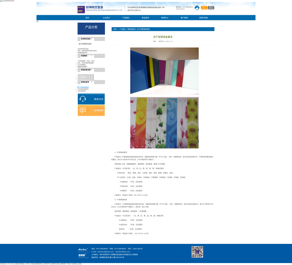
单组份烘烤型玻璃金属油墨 (86, 79)
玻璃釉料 (84, 56)
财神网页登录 (86, 39)
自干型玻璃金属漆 (83, 87)
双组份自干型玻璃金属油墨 (86, 77)
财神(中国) (203, 18)
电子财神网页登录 (85, 44)
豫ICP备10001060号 (117, 257)
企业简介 (106, 18)
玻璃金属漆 (85, 82)
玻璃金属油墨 (86, 70)
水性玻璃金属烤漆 (83, 89)
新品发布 (145, 18)
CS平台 (27, 264)
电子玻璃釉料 (82, 65)
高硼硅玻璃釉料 (82, 67)
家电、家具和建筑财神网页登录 (87, 51)
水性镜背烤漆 (82, 91)
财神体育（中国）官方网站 (68, 264)
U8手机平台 (46, 264)
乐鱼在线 (2, 264)
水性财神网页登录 (83, 49)
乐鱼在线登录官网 (36, 264)
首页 (87, 18)
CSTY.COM (10, 264)
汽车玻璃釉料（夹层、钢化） (86, 61)
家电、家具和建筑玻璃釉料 (86, 63)
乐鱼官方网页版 (19, 264)
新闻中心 (164, 18)
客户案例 (184, 18)
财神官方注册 (55, 264)
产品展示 (126, 18)
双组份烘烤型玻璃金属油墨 (86, 75)
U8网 (79, 264)
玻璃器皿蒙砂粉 (82, 53)
